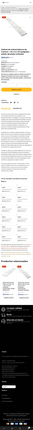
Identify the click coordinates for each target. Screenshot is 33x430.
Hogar (3, 7)
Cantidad (4, 82)
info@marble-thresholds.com (20, 356)
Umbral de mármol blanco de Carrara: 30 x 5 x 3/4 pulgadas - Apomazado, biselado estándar (24, 286)
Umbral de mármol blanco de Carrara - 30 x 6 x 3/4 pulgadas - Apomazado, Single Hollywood (9, 286)
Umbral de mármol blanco (19, 254)
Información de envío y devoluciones (16, 415)
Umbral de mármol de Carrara (9, 9)
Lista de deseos (6, 398)
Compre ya (16, 94)
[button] (30, 17)
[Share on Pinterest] (14, 102)
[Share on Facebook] (17, 102)
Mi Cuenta (4, 395)
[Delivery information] (3, 315)
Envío (9, 314)
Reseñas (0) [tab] (17, 108)
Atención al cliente (15, 320)
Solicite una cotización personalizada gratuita (15, 248)
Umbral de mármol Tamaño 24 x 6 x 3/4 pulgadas (18, 252)
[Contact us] (3, 321)
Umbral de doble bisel (6, 254)
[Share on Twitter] (11, 102)
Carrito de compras (7, 401)
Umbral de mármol (11, 7)
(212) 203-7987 (11, 361)
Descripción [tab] (6, 108)
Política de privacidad (23, 413)
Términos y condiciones (10, 413)
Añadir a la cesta (16, 89)
